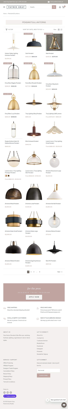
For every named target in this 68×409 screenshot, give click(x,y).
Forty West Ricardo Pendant (33, 83)
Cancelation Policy (8, 371)
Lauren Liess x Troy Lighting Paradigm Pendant (13, 172)
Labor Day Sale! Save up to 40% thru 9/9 (14, 2)
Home (5, 13)
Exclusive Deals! (57, 2)
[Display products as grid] (58, 29)
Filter (10, 29)
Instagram (40, 349)
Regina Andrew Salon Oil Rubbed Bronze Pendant (12, 142)
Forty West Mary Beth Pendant (52, 85)
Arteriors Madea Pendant (12, 261)
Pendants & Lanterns (13, 13)
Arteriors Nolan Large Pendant (31, 232)
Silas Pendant (50, 53)
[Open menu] (4, 7)
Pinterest (39, 351)
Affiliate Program (8, 365)
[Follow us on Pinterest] (4, 392)
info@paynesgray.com (53, 312)
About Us (39, 335)
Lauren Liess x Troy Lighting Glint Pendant (33, 172)
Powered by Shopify (8, 403)
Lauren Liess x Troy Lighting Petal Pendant (54, 142)
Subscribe (43, 375)
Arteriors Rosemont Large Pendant (53, 172)
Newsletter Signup (42, 354)
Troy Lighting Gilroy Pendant (33, 113)
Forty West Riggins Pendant (13, 83)
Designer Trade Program (10, 368)
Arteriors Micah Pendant (12, 203)
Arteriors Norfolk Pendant (53, 203)
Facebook (40, 346)
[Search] (54, 7)
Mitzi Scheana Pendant (32, 141)
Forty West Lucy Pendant (12, 113)
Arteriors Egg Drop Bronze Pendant (33, 262)
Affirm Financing (8, 363)
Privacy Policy (7, 379)
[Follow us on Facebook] (11, 392)
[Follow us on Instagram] (7, 392)
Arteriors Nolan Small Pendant (13, 231)
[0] (63, 7)
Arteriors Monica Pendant (53, 231)
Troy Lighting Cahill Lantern (53, 113)
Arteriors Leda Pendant (32, 203)
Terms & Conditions (9, 382)
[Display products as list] (61, 29)
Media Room (40, 343)
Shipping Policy (7, 376)
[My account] (60, 7)
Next (59, 272)
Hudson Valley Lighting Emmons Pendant (11, 54)
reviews (9, 322)
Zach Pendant (29, 53)
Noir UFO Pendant (51, 261)
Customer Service (42, 340)
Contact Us (40, 338)
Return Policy (7, 374)
